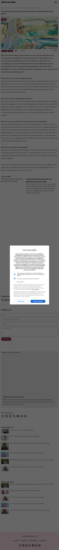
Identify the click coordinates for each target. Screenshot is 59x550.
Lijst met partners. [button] (35, 289)
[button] (29, 282)
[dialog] (29, 275)
